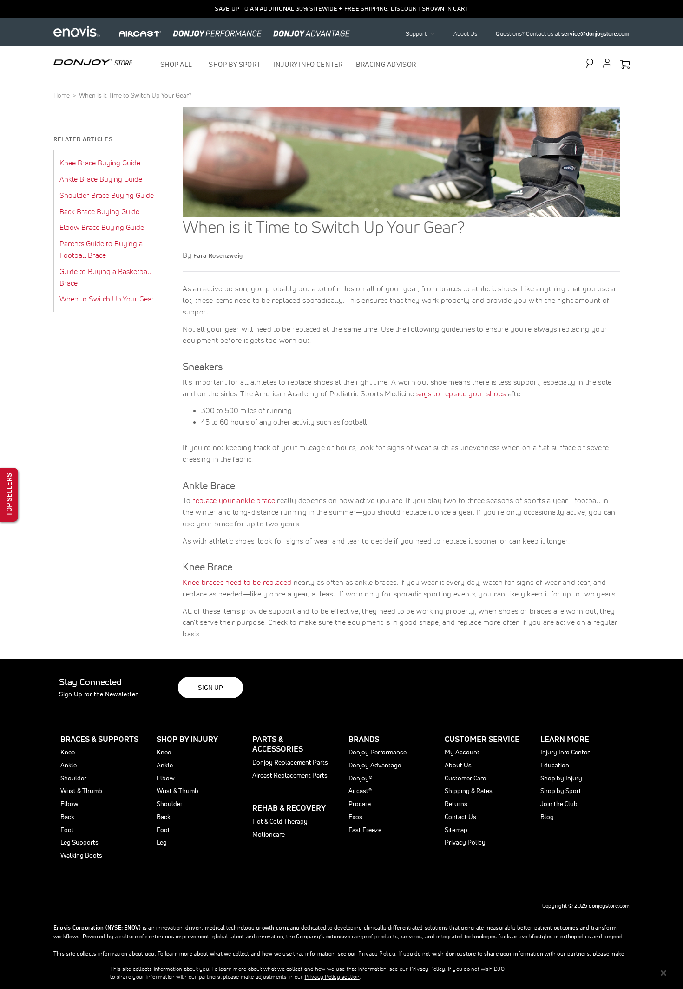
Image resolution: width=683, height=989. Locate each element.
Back (67, 816)
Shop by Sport (560, 790)
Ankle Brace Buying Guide (100, 178)
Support (416, 34)
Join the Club (559, 803)
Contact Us (460, 816)
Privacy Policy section (332, 977)
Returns (456, 803)
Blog (547, 816)
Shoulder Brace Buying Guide (106, 195)
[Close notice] (663, 973)
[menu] (288, 64)
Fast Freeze (364, 829)
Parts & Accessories (277, 744)
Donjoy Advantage (374, 765)
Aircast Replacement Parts (290, 775)
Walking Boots (81, 855)
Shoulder (73, 778)
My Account (462, 752)
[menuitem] (178, 64)
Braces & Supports (99, 739)
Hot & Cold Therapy (280, 821)
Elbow (69, 803)
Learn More (564, 739)
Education (554, 765)
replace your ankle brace (233, 500)
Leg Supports (79, 842)
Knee (67, 752)
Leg (162, 842)
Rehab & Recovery (289, 807)
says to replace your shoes (461, 393)
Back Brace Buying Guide (99, 211)
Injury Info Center (565, 752)
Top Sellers (9, 494)
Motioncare (268, 834)
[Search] (592, 63)
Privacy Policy (465, 842)
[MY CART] (625, 65)
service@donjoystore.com (595, 34)
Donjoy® (360, 778)
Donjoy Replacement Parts (290, 762)
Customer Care (465, 778)
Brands (363, 739)
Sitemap (456, 829)
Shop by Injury (561, 778)
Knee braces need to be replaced (237, 582)
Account (607, 63)
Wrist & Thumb (81, 790)
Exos (355, 816)
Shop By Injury (187, 739)
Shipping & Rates (469, 790)
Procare (359, 803)
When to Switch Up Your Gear (106, 298)
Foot (67, 829)
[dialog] (341, 972)
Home (62, 95)
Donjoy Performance (377, 752)
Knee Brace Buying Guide (99, 162)
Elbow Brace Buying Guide (101, 227)
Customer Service (482, 739)
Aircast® (360, 790)
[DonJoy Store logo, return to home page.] (92, 62)
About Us (465, 34)
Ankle (68, 765)
